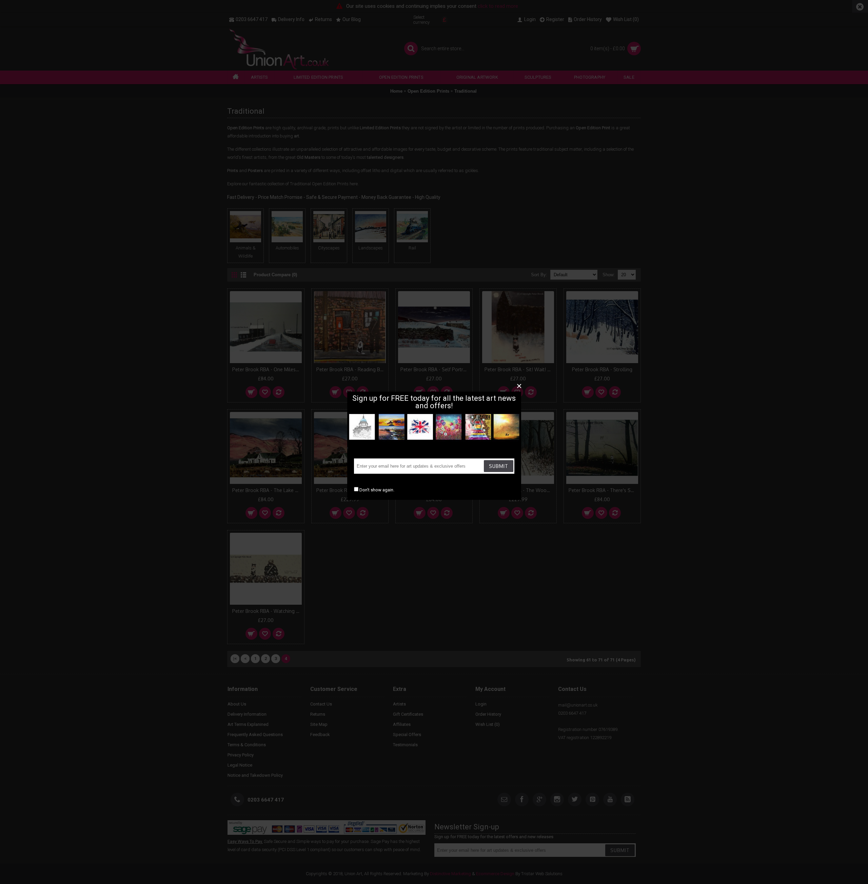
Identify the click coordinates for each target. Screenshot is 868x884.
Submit (498, 466)
